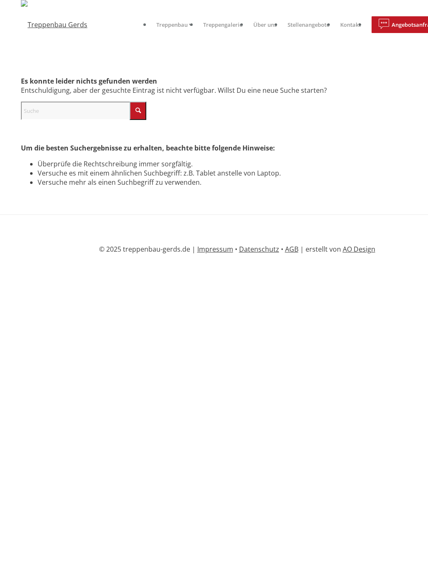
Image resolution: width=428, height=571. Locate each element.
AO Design (359, 249)
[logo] (54, 24)
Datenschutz (259, 249)
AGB (291, 249)
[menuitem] (174, 24)
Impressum (215, 249)
